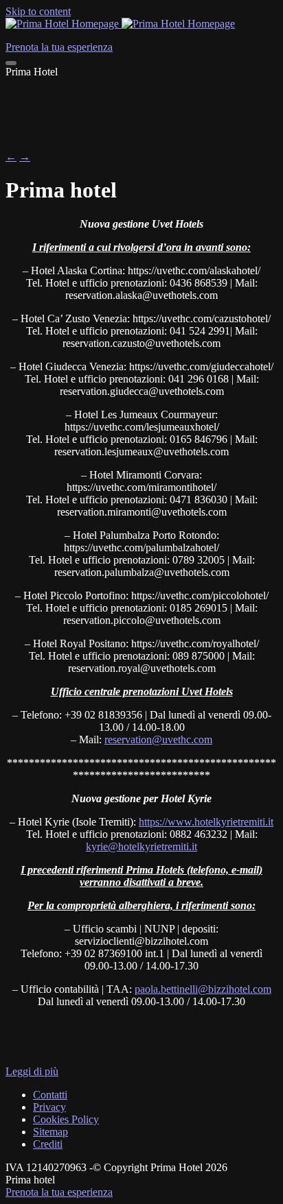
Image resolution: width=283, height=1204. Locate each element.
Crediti (48, 1144)
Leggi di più (31, 1071)
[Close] (10, 63)
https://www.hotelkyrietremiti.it (206, 822)
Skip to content (38, 11)
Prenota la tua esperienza (59, 1192)
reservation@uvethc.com (158, 739)
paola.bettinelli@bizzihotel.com (203, 989)
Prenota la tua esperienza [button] (59, 47)
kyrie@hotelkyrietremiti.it (141, 846)
